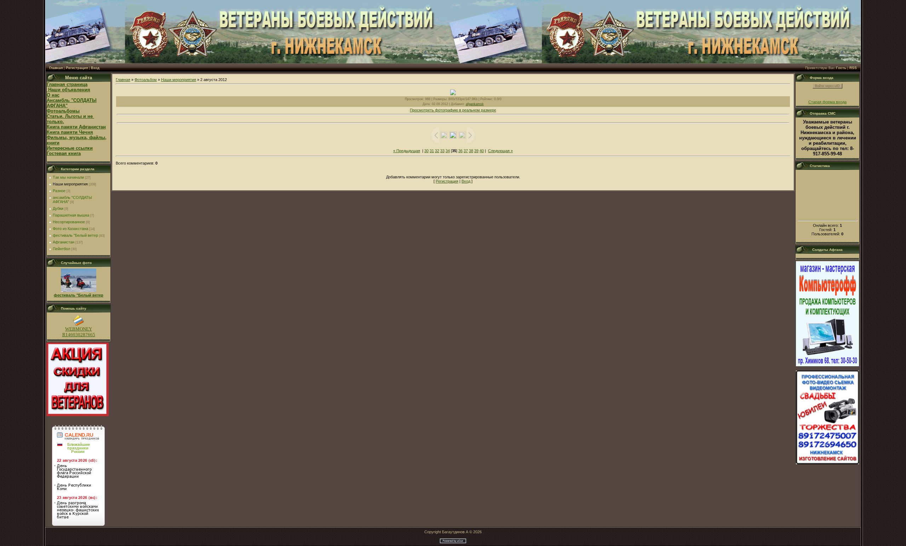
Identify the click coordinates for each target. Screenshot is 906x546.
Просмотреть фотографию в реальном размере (453, 110)
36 (460, 151)
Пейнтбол (61, 249)
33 (442, 151)
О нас (53, 95)
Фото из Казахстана (70, 228)
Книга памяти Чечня (70, 132)
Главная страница (67, 84)
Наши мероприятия (70, 184)
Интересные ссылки (70, 148)
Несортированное (69, 222)
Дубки (58, 208)
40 (482, 151)
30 (426, 151)
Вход (95, 68)
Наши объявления (68, 89)
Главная (56, 68)
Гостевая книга (64, 153)
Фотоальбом (145, 79)
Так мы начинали (68, 177)
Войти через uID (827, 86)
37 (466, 151)
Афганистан (63, 242)
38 (471, 151)
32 (437, 151)
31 (432, 151)
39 (476, 151)
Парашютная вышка (71, 215)
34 (448, 151)
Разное (59, 191)
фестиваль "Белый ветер (75, 235)
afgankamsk (475, 104)
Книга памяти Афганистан (76, 127)
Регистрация (77, 68)
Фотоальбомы (63, 111)
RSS (853, 68)
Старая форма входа (827, 102)
